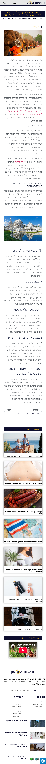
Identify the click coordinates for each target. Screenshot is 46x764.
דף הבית (42, 18)
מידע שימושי (17, 709)
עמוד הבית (39, 711)
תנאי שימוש (38, 707)
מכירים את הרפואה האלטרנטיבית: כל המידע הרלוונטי (23, 484)
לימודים (18, 711)
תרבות (19, 702)
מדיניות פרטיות (37, 704)
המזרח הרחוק (21, 162)
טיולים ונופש (35, 18)
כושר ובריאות (17, 714)
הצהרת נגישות (38, 702)
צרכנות (18, 704)
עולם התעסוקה (16, 707)
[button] (15, 2)
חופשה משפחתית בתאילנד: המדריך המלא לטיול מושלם (23, 542)
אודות (40, 709)
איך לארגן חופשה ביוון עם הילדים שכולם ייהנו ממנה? (24, 456)
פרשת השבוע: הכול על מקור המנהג (30, 630)
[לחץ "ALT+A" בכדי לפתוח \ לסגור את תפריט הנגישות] (43, 761)
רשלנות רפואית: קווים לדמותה (16, 721)
